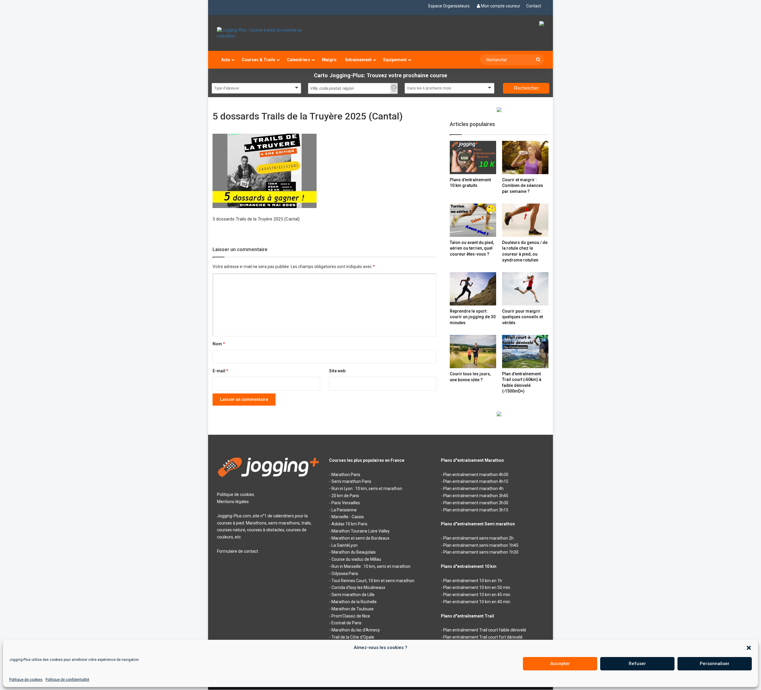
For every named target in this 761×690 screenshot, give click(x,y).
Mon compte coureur (500, 6)
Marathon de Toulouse (352, 608)
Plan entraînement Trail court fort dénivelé (483, 637)
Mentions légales (233, 501)
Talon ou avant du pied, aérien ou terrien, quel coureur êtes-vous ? (472, 248)
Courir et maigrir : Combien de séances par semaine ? (522, 185)
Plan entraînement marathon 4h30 (475, 474)
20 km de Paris (345, 495)
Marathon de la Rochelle (354, 601)
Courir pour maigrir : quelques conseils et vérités (522, 317)
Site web (337, 370)
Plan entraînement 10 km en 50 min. (477, 587)
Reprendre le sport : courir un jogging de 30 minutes (473, 317)
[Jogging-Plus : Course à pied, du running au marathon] (268, 33)
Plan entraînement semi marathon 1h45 (480, 545)
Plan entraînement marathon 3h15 (475, 510)
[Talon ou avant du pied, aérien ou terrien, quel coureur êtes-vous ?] (473, 220)
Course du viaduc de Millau (356, 559)
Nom (219, 343)
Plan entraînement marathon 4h (473, 488)
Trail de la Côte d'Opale (352, 637)
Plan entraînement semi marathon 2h (478, 538)
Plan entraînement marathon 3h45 (475, 495)
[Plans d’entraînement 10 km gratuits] (473, 157)
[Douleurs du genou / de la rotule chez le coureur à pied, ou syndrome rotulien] (525, 220)
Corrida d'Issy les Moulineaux (358, 587)
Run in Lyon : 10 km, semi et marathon (366, 488)
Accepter (560, 663)
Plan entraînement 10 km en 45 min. (477, 594)
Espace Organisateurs (449, 6)
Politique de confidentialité (67, 680)
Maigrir (329, 59)
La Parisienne (344, 510)
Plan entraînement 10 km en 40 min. (477, 601)
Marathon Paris (345, 474)
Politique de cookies (26, 680)
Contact (533, 6)
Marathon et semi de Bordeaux (360, 538)
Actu (225, 59)
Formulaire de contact (237, 551)
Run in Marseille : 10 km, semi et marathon (371, 566)
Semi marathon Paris (351, 481)
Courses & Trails (258, 59)
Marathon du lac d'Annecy (355, 630)
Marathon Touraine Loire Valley (360, 531)
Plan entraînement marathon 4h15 (475, 481)
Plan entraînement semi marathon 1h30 (480, 552)
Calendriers (298, 59)
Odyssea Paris (344, 573)
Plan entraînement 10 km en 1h (472, 580)
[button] (749, 648)
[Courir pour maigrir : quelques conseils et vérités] (525, 288)
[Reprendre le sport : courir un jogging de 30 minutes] (473, 288)
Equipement (395, 59)
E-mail (220, 370)
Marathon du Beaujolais (353, 552)
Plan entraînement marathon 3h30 (475, 502)
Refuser (637, 663)
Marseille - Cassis (347, 516)
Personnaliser (714, 663)
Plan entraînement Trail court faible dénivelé (484, 630)
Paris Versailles (345, 502)
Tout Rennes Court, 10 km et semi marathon (372, 580)
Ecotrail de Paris (346, 622)
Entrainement (358, 59)
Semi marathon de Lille (353, 594)
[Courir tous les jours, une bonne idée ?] (473, 351)
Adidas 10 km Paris (349, 524)
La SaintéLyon (344, 545)
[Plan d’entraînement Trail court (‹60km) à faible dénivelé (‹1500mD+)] (525, 351)
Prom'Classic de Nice (350, 616)
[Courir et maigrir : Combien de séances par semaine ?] (525, 157)
